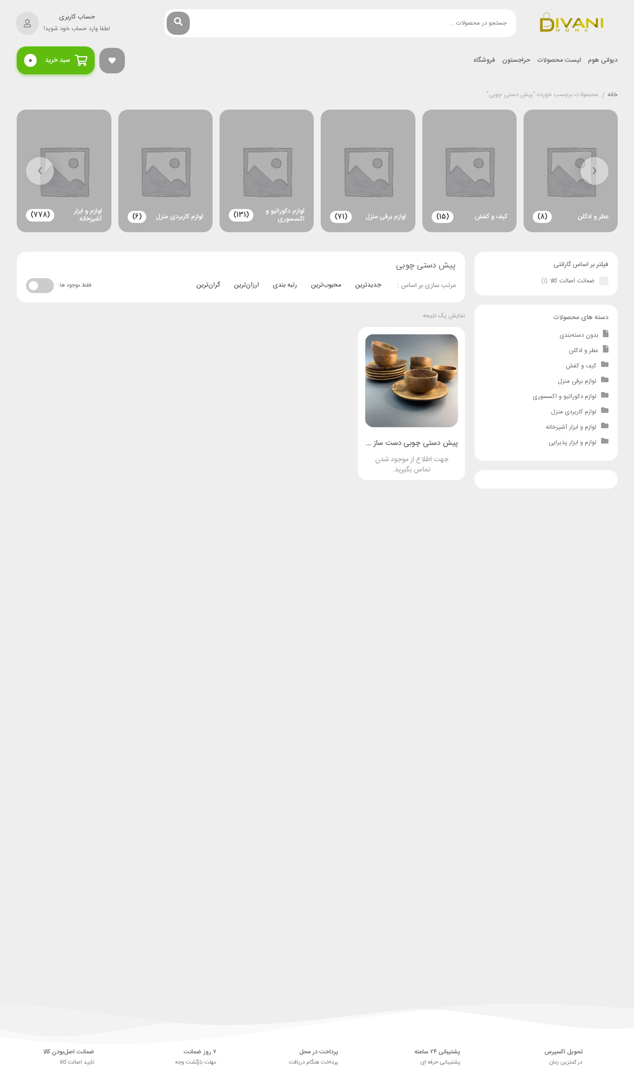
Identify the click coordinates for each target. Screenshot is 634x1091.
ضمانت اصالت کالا (572, 281)
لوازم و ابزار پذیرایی (572, 443)
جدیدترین (368, 285)
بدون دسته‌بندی (579, 335)
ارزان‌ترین (246, 285)
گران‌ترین (208, 285)
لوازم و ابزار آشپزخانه (571, 427)
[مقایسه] (403, 456)
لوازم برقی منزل (577, 381)
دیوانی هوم (603, 60)
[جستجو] (178, 23)
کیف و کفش (581, 366)
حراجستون (516, 60)
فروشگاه (484, 60)
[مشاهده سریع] (420, 456)
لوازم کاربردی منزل (573, 412)
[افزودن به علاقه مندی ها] (385, 456)
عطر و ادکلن (583, 351)
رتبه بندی (285, 285)
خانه (613, 95)
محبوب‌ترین (326, 285)
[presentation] (594, 171)
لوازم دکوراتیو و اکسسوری (564, 397)
